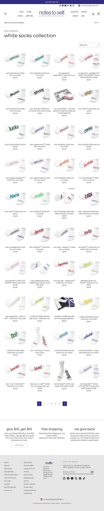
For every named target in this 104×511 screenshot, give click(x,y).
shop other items (10, 478)
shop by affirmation (11, 475)
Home (6, 31)
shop (29, 12)
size (83, 16)
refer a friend (19, 445)
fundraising (28, 493)
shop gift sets (9, 471)
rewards (74, 12)
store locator (28, 475)
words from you (29, 468)
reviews (26, 471)
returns (26, 481)
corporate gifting (30, 490)
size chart (7, 481)
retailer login (28, 487)
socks (20, 16)
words (84, 12)
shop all (7, 465)
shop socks (8, 468)
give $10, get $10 (10, 487)
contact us (8, 490)
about (75, 16)
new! (21, 12)
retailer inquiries (29, 484)
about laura (28, 462)
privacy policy (55, 503)
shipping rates (29, 478)
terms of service (66, 503)
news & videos (29, 465)
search (6, 462)
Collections (14, 31)
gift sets (29, 16)
